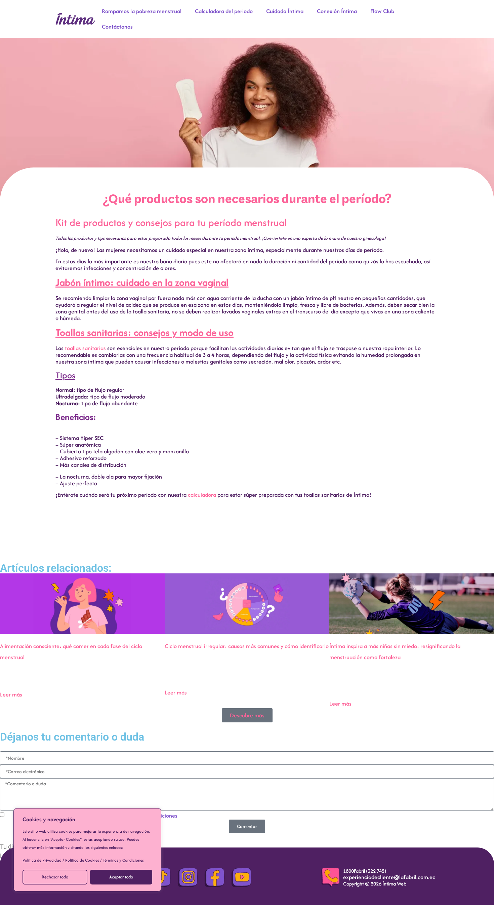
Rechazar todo (55, 877)
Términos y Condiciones (123, 860)
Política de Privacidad (42, 860)
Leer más (11, 694)
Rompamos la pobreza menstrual (141, 11)
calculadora (202, 495)
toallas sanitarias (85, 348)
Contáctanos (117, 27)
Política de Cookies (82, 860)
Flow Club (382, 11)
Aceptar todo (121, 877)
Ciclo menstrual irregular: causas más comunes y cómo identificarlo (247, 646)
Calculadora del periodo (224, 11)
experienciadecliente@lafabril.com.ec (389, 877)
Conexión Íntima (337, 11)
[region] (87, 850)
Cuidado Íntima (284, 11)
